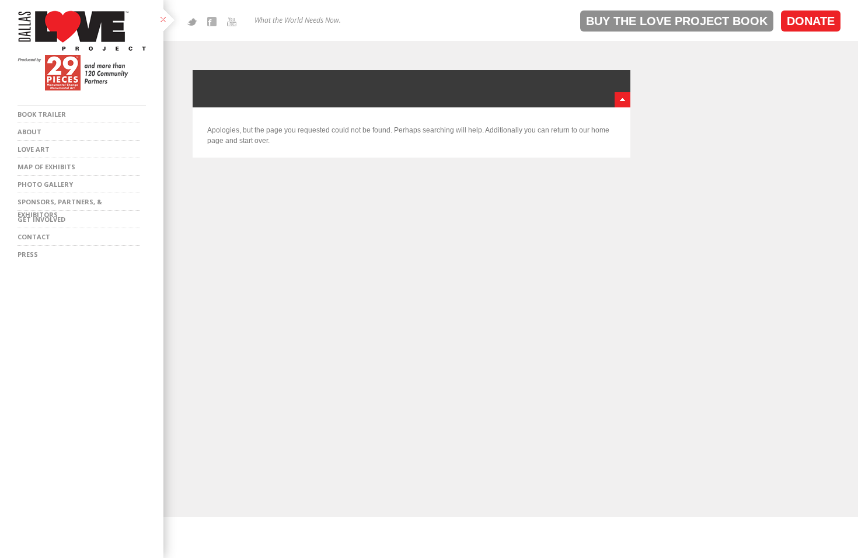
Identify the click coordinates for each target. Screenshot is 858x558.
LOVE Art (34, 149)
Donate (811, 21)
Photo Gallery (45, 184)
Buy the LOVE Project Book (677, 21)
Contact (34, 236)
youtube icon (231, 21)
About (29, 131)
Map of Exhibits (46, 166)
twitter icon (192, 21)
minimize (622, 99)
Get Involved (41, 219)
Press (28, 254)
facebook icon (212, 21)
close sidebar (170, 20)
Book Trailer (42, 114)
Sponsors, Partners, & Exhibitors (60, 204)
